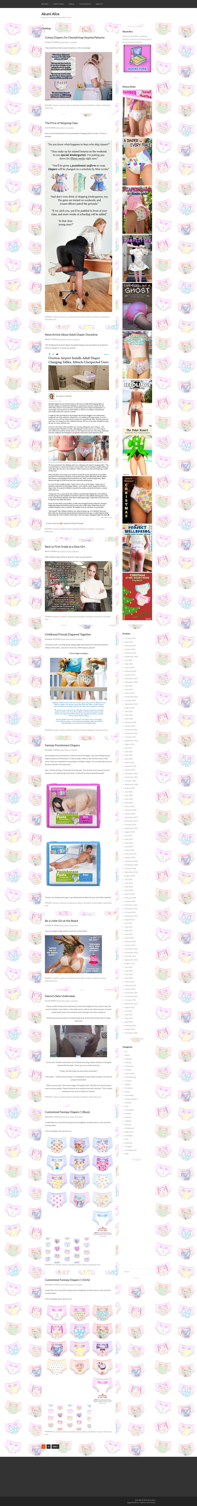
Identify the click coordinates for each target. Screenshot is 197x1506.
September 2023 (131, 682)
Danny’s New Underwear (60, 996)
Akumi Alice (50, 14)
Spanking (128, 1143)
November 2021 (131, 733)
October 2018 (130, 868)
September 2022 (131, 704)
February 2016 (130, 985)
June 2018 (129, 883)
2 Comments (69, 128)
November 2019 (131, 821)
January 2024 (130, 675)
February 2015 (130, 1025)
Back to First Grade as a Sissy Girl (65, 546)
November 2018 (131, 865)
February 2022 (130, 722)
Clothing (63, 105)
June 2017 (129, 927)
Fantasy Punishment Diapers (62, 745)
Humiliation (91, 105)
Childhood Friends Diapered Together (68, 634)
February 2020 (130, 810)
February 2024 (130, 671)
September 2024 (131, 656)
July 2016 (128, 967)
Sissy (54, 319)
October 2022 (130, 700)
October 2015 (130, 1000)
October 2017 (130, 912)
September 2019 (131, 828)
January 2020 (130, 813)
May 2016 (129, 974)
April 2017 (129, 934)
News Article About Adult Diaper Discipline (71, 334)
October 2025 (130, 638)
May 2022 (129, 715)
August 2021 (130, 744)
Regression (49, 108)
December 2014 (131, 1033)
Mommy (103, 978)
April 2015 (129, 1022)
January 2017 (130, 945)
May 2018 (129, 887)
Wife (127, 1154)
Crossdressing (72, 317)
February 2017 (130, 941)
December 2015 (131, 993)
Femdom (83, 105)
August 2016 (130, 963)
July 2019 (128, 835)
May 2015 (129, 1018)
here (69, 1131)
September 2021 (131, 740)
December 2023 (131, 678)
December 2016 (131, 949)
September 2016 (131, 960)
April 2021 (129, 759)
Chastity (128, 1062)
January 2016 (130, 989)
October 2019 (130, 824)
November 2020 (131, 777)
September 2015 (131, 1003)
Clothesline (129, 1066)
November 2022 (131, 697)
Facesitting (129, 1095)
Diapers (69, 105)
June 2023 (129, 689)
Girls (71, 4)
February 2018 (130, 898)
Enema (127, 1092)
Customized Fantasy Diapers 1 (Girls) (67, 1279)
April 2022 (129, 718)
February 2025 (130, 645)
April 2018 (129, 890)
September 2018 (131, 872)
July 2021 (128, 748)
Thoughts (85, 4)
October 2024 (130, 653)
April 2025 (129, 642)
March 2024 (129, 667)
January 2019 (130, 857)
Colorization (130, 1073)
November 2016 (131, 952)
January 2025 (130, 649)
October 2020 (130, 781)
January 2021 (130, 770)
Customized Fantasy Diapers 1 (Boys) (67, 1112)
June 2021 (129, 751)
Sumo (129, 1502)
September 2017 (131, 916)
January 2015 (130, 1029)
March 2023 (129, 693)
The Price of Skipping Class (61, 123)
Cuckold (128, 1081)
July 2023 (128, 686)
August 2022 (130, 708)
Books (44, 4)
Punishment (106, 105)
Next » (55, 1446)
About (99, 4)
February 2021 (130, 766)
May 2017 (129, 930)
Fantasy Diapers (97, 903)
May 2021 (129, 755)
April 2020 (129, 803)
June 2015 (129, 1014)
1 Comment (73, 42)
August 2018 (130, 876)
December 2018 (131, 861)
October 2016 (130, 956)
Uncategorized (130, 1150)
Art (54, 1264)
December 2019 (131, 817)
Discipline (76, 105)
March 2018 (129, 894)
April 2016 (129, 978)
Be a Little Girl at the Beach (61, 920)
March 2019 (129, 850)
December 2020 (131, 773)
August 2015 (130, 1007)
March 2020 (129, 806)
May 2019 (129, 843)
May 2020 (129, 799)
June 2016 (129, 971)
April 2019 (129, 846)
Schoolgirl (48, 319)
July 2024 (128, 660)
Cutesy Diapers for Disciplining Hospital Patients (75, 37)
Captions (58, 4)
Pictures (100, 1431)
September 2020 (131, 784)
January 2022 (130, 726)
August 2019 (130, 832)
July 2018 (128, 879)
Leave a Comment (73, 339)
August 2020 (130, 788)
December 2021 (131, 729)
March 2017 (129, 938)
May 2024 (129, 664)
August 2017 (130, 919)
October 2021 (130, 737)
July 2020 (128, 792)
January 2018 (130, 901)
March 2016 (129, 982)
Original (128, 1121)
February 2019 (130, 854)
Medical (98, 105)
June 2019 (129, 839)
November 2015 (131, 996)
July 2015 (128, 1011)
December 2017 (131, 905)
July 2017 (128, 923)
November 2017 (131, 908)
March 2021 (129, 762)
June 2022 (129, 711)
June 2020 (129, 795)
